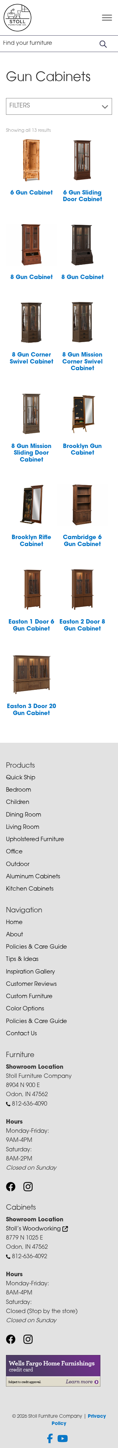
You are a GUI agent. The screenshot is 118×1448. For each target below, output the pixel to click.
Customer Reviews (31, 984)
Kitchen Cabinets (29, 889)
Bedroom (18, 790)
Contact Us (21, 1034)
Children (17, 802)
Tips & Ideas (22, 959)
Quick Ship (20, 778)
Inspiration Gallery (30, 972)
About (14, 935)
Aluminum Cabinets (33, 877)
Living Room (22, 827)
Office (14, 852)
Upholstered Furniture (35, 840)
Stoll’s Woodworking (34, 1229)
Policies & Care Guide (36, 947)
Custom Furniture (29, 997)
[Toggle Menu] (107, 18)
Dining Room (23, 815)
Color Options (25, 1009)
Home (14, 923)
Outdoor (17, 865)
